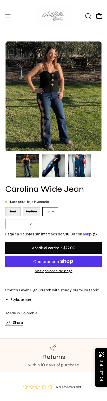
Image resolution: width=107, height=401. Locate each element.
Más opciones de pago (53, 271)
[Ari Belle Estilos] (53, 16)
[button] (87, 16)
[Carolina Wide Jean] (27, 165)
